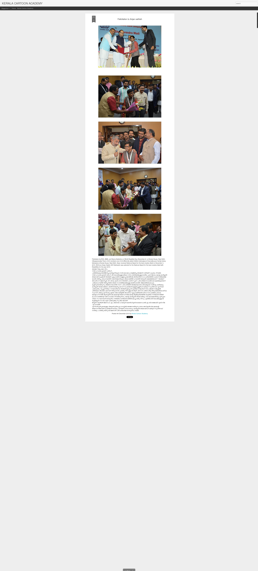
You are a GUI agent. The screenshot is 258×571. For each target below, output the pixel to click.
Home (14, 8)
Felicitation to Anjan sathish (130, 19)
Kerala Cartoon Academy (140, 313)
